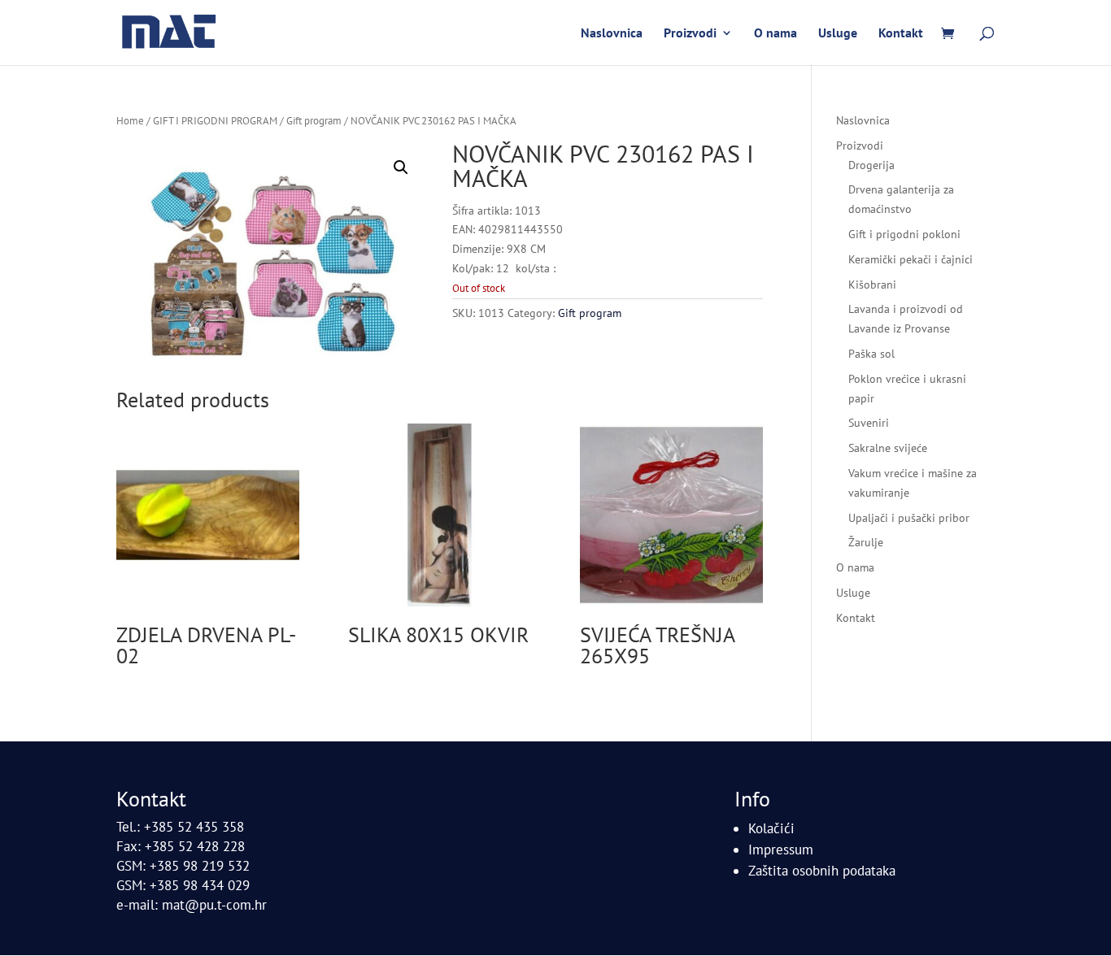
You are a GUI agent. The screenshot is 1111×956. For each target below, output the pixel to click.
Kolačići (771, 828)
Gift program (314, 121)
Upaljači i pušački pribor (908, 518)
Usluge (837, 34)
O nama (775, 34)
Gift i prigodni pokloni (904, 234)
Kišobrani (872, 284)
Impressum (780, 849)
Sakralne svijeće (887, 448)
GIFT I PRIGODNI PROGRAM (215, 121)
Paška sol (871, 353)
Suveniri (868, 422)
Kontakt (900, 34)
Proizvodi (690, 34)
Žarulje (865, 542)
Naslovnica (612, 34)
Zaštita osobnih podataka (821, 871)
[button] (401, 167)
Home (130, 121)
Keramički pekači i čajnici (910, 259)
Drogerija (871, 165)
